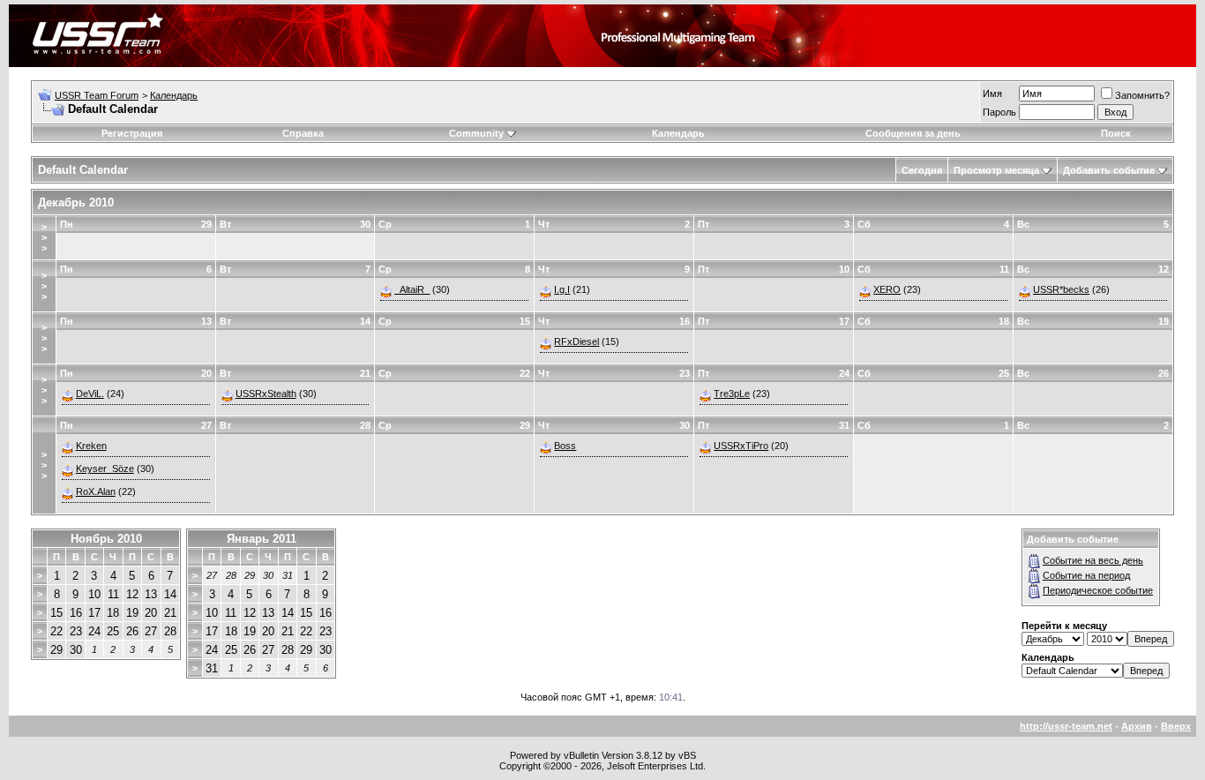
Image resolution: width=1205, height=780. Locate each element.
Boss (565, 445)
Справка (303, 133)
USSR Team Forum (96, 95)
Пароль (999, 112)
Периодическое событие (1098, 590)
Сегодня (922, 170)
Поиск (1116, 133)
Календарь (174, 95)
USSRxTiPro (741, 445)
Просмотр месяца (996, 170)
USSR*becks (1061, 289)
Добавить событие (1109, 170)
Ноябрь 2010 (106, 538)
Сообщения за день (913, 133)
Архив (1136, 726)
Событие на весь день (1093, 560)
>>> (44, 237)
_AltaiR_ (412, 289)
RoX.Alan (96, 491)
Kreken (91, 445)
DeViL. (90, 393)
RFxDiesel (576, 341)
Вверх (1176, 726)
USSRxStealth (266, 393)
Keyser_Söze (105, 468)
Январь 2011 (261, 538)
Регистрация (131, 133)
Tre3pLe (732, 393)
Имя (992, 93)
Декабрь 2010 (76, 202)
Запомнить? (1142, 95)
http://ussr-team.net (1066, 726)
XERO (887, 289)
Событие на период (1086, 575)
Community (476, 133)
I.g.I (562, 289)
